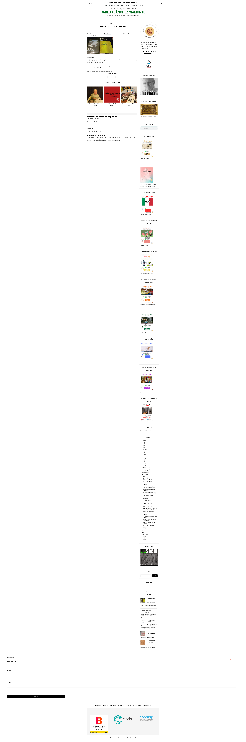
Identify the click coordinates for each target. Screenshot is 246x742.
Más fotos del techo (148, 479)
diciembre (145, 467)
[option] (95, 96)
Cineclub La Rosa (137, 705)
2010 (143, 538)
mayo (144, 527)
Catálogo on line (147, 705)
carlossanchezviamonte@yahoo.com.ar (96, 67)
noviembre (145, 469)
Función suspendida (146, 610)
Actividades (112, 5)
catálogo (112, 23)
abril (144, 529)
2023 (143, 445)
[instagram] (91, 3)
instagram (113, 705)
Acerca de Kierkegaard (148, 525)
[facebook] (86, 3)
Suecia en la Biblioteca (148, 481)
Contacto (134, 5)
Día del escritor (147, 505)
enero (144, 534)
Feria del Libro (107, 33)
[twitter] (88, 3)
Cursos (117, 5)
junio (144, 478)
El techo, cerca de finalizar (149, 497)
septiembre (146, 472)
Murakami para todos (148, 511)
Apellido (9, 682)
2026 (143, 440)
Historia (123, 5)
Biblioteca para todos (148, 506)
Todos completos (147, 500)
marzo (144, 530)
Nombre (9, 670)
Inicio (105, 5)
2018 (143, 454)
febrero (145, 532)
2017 (143, 456)
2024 (143, 443)
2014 (143, 462)
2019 (143, 453)
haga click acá (111, 66)
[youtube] (89, 3)
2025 (143, 442)
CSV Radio (128, 5)
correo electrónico (115, 140)
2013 (143, 463)
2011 (143, 536)
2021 (143, 449)
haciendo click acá (107, 71)
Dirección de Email (12, 661)
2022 (143, 447)
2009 (143, 539)
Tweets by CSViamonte (145, 430)
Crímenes (145, 498)
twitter (106, 705)
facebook (98, 705)
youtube (122, 705)
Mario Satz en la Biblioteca (149, 492)
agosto (145, 474)
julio (144, 476)
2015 (143, 460)
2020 (143, 451)
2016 (143, 458)
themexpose (123, 737)
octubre (145, 471)
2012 (143, 465)
